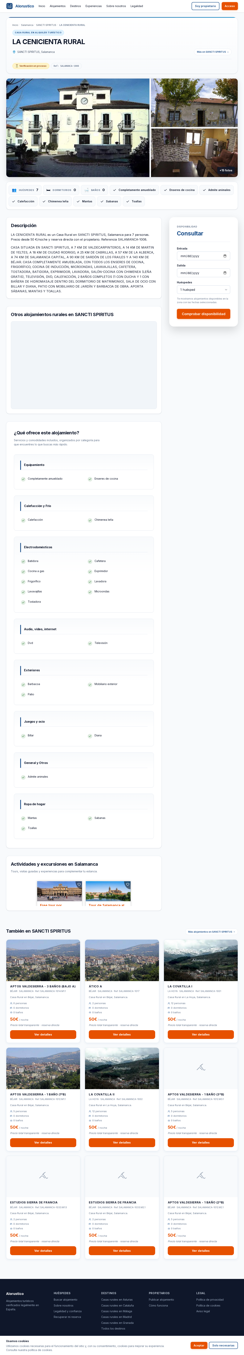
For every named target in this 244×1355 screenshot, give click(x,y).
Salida (181, 265)
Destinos (75, 6)
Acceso (230, 6)
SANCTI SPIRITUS (46, 25)
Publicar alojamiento (161, 1299)
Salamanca (27, 25)
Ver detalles (43, 1034)
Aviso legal (203, 1311)
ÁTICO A (95, 986)
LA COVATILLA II (101, 1094)
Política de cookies (208, 1305)
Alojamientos (58, 6)
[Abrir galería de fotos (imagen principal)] (77, 128)
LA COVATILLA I (180, 986)
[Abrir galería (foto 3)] (194, 153)
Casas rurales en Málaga (116, 1311)
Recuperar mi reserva (67, 1316)
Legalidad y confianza (68, 1311)
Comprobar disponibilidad (204, 314)
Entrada (182, 248)
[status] (30, 66)
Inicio (42, 6)
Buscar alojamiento (65, 1299)
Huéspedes (184, 282)
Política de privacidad (210, 1299)
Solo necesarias (223, 1345)
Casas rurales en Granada (117, 1322)
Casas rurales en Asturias (117, 1299)
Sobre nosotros (116, 6)
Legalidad (137, 6)
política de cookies (40, 1350)
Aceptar (199, 1345)
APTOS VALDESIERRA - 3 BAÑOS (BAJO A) (43, 986)
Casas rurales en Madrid (116, 1316)
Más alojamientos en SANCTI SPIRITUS (210, 931)
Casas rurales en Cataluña (117, 1305)
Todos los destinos (113, 1328)
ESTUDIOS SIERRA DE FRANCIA (34, 1202)
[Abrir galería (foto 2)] (194, 103)
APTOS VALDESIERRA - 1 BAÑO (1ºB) (38, 1094)
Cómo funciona (158, 1305)
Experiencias (94, 6)
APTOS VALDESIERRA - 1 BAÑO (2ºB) (196, 1202)
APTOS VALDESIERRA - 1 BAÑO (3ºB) (196, 1094)
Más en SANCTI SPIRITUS (211, 51)
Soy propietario (205, 6)
